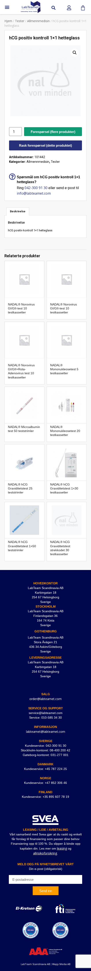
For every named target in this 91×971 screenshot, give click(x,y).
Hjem (8, 21)
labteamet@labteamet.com (45, 731)
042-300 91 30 (36, 187)
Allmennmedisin (38, 21)
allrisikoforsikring (45, 853)
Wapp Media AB (61, 964)
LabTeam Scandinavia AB (35, 964)
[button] (7, 7)
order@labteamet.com (45, 699)
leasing (62, 848)
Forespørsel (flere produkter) (53, 132)
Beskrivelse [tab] (17, 211)
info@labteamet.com (34, 193)
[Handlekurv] (83, 8)
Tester (19, 21)
